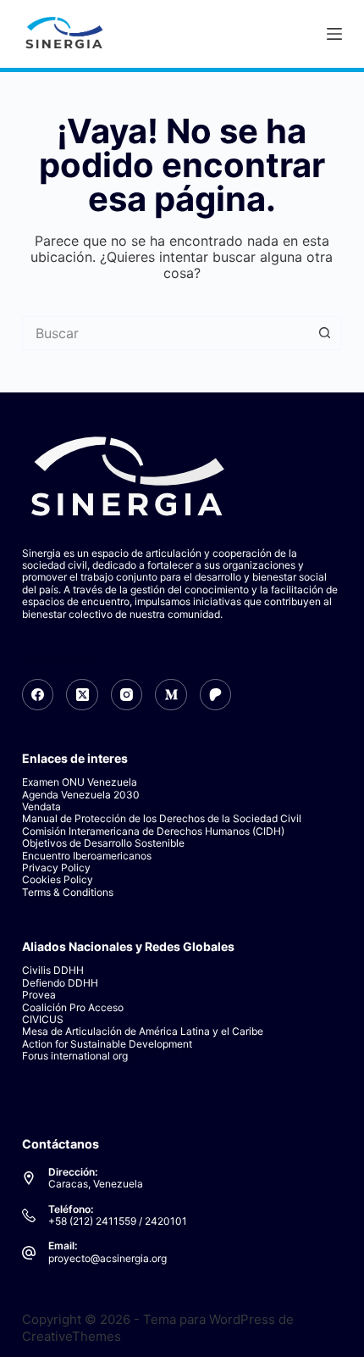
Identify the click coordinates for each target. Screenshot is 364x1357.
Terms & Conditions (67, 892)
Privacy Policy (56, 867)
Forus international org (75, 1055)
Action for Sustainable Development (107, 1043)
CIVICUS (42, 1019)
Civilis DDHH (53, 970)
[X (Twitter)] (82, 695)
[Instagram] (127, 695)
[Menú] (334, 34)
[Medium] (171, 695)
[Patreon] (216, 695)
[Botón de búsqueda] (325, 333)
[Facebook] (38, 695)
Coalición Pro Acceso (73, 1007)
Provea (39, 994)
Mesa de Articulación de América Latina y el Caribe (142, 1031)
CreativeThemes (71, 1336)
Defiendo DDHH (60, 982)
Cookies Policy (57, 879)
